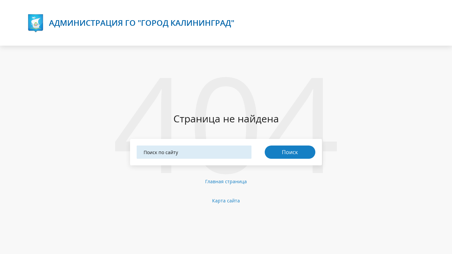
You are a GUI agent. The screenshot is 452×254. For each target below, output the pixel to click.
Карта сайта (226, 200)
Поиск (290, 152)
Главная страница (226, 181)
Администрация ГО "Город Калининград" (141, 22)
